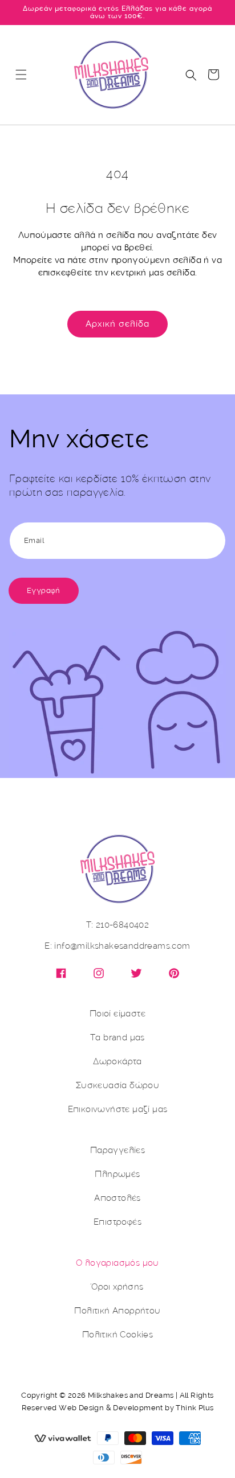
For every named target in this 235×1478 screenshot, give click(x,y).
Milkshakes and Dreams (130, 1395)
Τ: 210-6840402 (117, 925)
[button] (21, 74)
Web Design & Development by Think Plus (136, 1407)
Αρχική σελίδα (117, 324)
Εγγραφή (43, 590)
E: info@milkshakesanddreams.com (117, 946)
